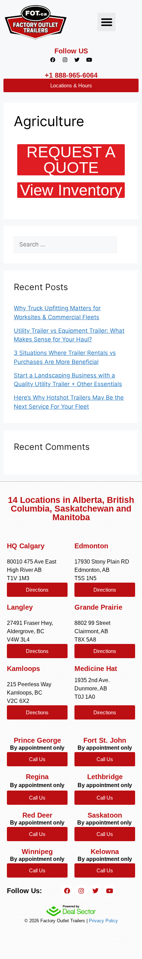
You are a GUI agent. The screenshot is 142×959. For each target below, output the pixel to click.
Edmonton (91, 546)
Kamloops (23, 668)
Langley (20, 607)
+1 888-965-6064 (71, 75)
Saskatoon (105, 815)
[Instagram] (65, 59)
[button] (107, 22)
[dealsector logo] (71, 910)
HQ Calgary (25, 546)
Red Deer (37, 815)
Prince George (37, 740)
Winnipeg (37, 851)
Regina (37, 777)
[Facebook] (53, 59)
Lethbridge (105, 777)
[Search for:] (65, 244)
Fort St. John (104, 740)
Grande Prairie (98, 607)
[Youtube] (89, 59)
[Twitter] (77, 59)
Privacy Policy (103, 920)
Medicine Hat (95, 668)
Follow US (71, 51)
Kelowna (105, 851)
